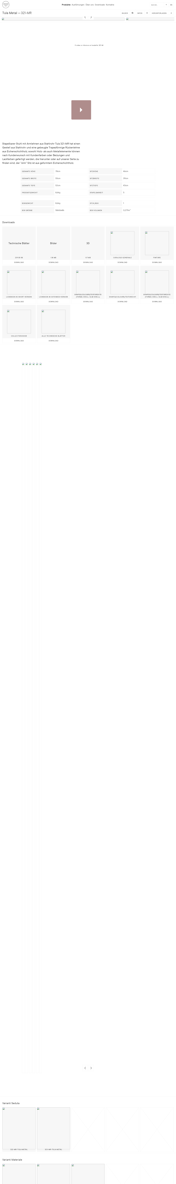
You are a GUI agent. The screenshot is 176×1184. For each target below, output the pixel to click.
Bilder (125, 13)
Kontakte (110, 4)
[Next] (91, 17)
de (171, 4)
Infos (139, 13)
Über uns (90, 4)
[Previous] (85, 17)
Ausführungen (78, 4)
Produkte (66, 4)
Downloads (100, 4)
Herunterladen (159, 13)
